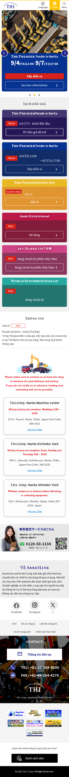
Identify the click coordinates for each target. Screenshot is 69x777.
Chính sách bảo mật (46, 631)
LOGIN (55, 7)
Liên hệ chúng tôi (48, 623)
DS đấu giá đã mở (34, 132)
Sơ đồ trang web (22, 631)
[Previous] (4, 53)
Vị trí (14, 623)
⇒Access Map (34, 429)
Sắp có (34, 202)
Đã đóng (34, 235)
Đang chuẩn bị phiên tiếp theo (34, 267)
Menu (64, 7)
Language (43, 7)
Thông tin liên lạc (39, 654)
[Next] (64, 53)
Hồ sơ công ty (28, 623)
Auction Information (34, 85)
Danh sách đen (34, 758)
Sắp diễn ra (34, 169)
